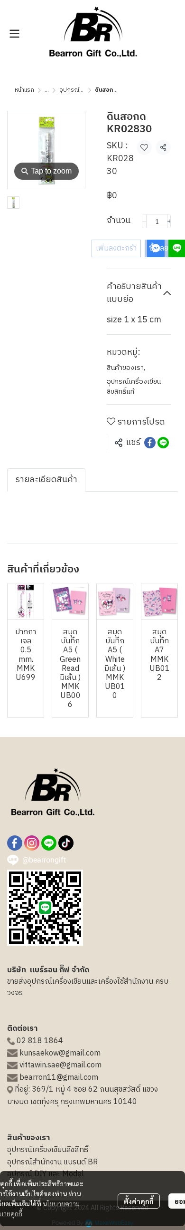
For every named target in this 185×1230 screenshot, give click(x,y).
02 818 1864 (40, 1041)
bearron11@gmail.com (58, 1077)
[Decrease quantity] (144, 221)
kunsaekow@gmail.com (60, 1053)
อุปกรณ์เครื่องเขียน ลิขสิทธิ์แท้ (134, 387)
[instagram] (31, 843)
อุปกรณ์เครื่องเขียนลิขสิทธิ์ (47, 1149)
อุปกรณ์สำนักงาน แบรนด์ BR (52, 1162)
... (47, 90)
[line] (48, 843)
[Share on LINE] (163, 442)
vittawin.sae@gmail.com (60, 1065)
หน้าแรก (24, 90)
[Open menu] (14, 33)
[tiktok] (66, 843)
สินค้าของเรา (126, 368)
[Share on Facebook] (150, 442)
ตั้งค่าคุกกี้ (139, 1201)
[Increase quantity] (169, 221)
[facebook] (14, 843)
